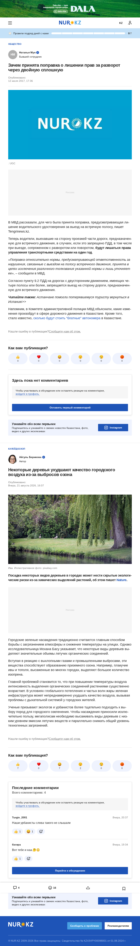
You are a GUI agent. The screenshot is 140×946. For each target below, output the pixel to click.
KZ (121, 22)
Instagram (116, 427)
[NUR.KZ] (70, 22)
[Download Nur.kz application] (70, 8)
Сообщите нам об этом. (65, 331)
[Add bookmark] (124, 889)
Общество (14, 44)
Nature (121, 580)
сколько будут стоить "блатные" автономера (66, 318)
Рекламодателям (118, 925)
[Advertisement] (70, 192)
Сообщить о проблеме (84, 925)
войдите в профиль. (28, 393)
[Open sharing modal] (88, 888)
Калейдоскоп (16, 449)
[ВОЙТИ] (130, 23)
